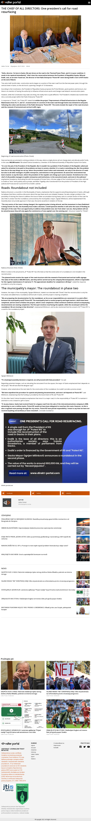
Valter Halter (35, 754)
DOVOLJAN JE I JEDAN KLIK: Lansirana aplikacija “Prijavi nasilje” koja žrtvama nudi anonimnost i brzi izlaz (38, 590)
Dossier (33, 748)
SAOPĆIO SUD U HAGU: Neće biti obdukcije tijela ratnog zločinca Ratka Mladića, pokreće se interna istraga (21, 693)
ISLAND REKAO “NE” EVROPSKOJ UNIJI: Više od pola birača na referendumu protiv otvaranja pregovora (37, 581)
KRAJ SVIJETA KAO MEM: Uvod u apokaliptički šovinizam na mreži (24, 554)
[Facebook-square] (80, 747)
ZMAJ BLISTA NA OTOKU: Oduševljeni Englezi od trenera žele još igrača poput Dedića (31, 599)
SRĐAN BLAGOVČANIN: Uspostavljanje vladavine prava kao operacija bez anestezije (31, 528)
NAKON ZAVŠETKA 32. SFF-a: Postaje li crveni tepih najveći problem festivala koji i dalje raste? (34, 546)
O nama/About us (59, 743)
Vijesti (33, 745)
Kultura (33, 759)
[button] (15, 493)
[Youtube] (88, 747)
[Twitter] (84, 747)
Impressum (57, 745)
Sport (32, 756)
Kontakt (56, 747)
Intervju (33, 752)
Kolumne (33, 750)
